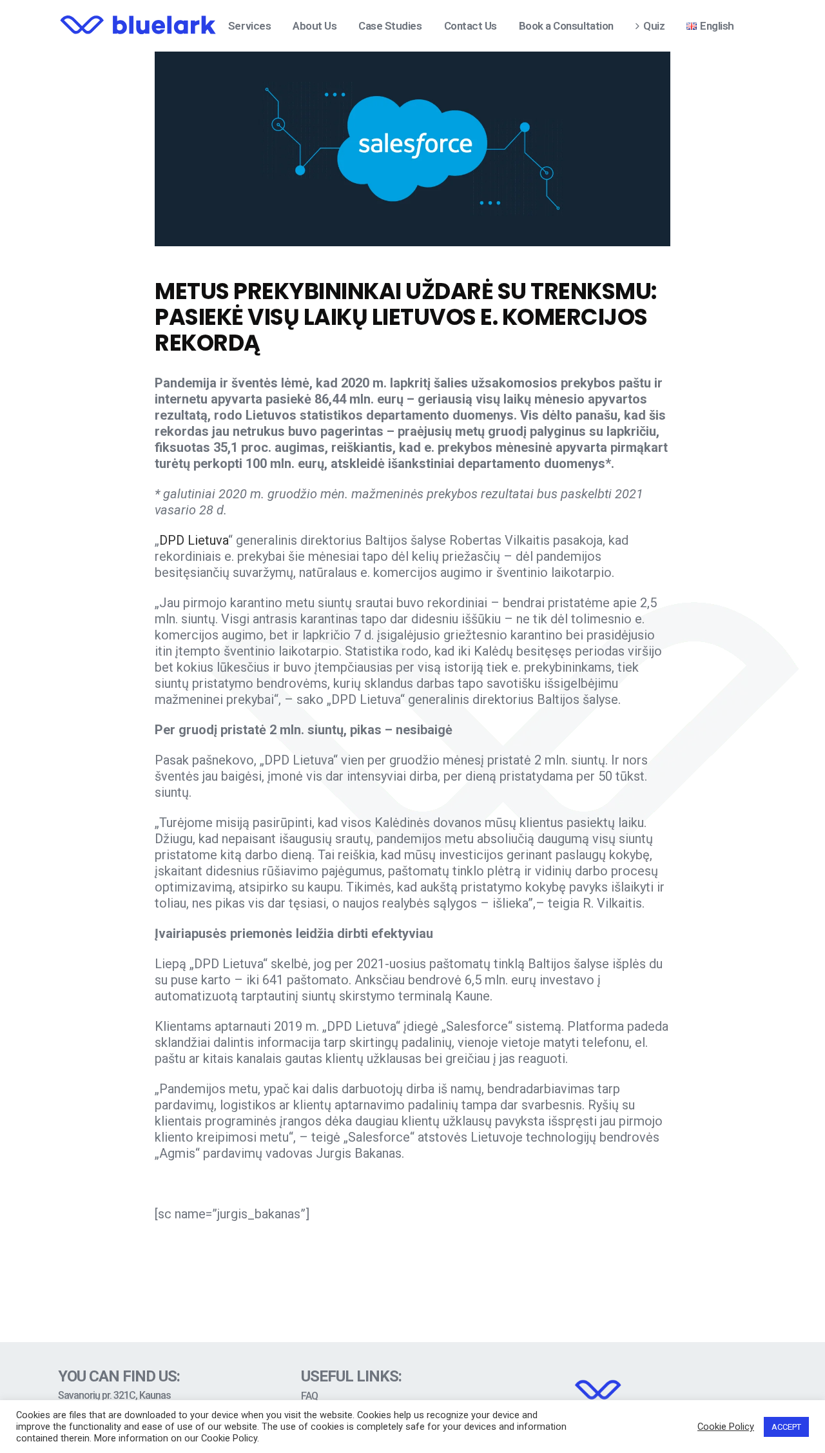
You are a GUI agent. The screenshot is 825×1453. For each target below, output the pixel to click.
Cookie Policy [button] (725, 1426)
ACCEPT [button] (786, 1427)
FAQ (309, 1396)
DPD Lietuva (193, 540)
